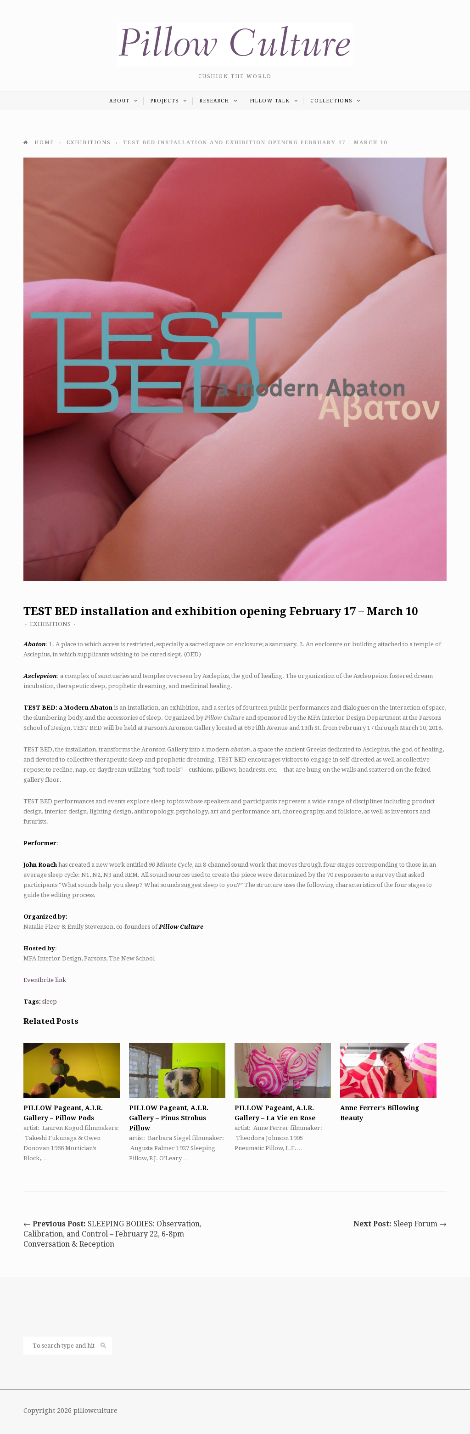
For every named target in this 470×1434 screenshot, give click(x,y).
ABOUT (120, 101)
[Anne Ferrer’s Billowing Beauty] (388, 1070)
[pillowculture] (235, 64)
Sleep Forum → (400, 1223)
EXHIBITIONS (50, 624)
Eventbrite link (44, 980)
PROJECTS (166, 101)
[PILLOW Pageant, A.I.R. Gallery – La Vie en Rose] (283, 1070)
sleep (49, 1001)
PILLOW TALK (271, 101)
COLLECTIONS (332, 101)
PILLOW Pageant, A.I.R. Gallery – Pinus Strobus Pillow (168, 1118)
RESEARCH (215, 101)
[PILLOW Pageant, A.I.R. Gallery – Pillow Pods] (71, 1070)
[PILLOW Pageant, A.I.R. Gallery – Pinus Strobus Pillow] (177, 1070)
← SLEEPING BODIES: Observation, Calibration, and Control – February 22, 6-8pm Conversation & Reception (112, 1233)
